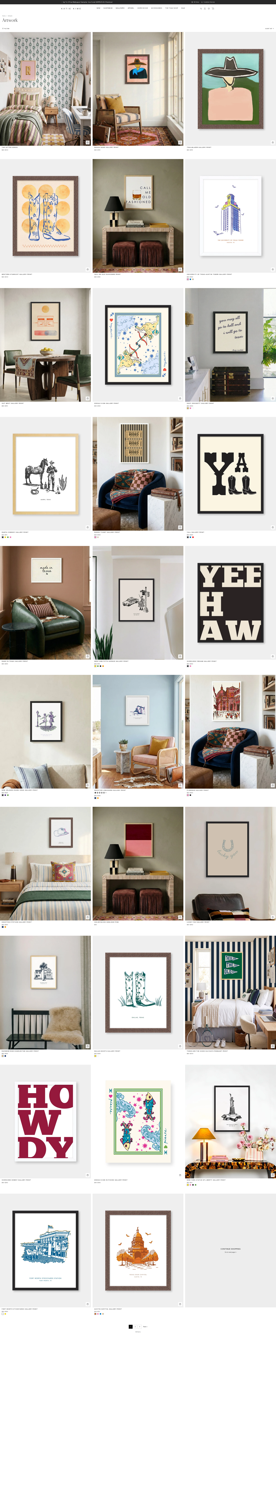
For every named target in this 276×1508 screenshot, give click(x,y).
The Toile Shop (171, 8)
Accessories (156, 8)
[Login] (205, 9)
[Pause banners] (61, 2)
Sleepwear (108, 8)
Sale (183, 8)
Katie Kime (71, 9)
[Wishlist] (209, 9)
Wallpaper (120, 8)
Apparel (131, 8)
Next (144, 1326)
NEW (98, 8)
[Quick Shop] (88, 142)
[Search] (201, 9)
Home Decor (142, 8)
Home (4, 16)
